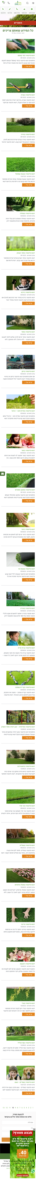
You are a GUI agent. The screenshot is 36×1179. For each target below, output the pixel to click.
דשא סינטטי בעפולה (27, 213)
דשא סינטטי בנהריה (27, 608)
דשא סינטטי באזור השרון (26, 253)
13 (4, 1108)
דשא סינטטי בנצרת (28, 95)
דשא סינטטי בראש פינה (26, 766)
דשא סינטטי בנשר (28, 450)
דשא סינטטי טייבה (28, 924)
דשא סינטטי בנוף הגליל (26, 1043)
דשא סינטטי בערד (28, 1003)
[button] (33, 3)
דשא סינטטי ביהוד (28, 529)
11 (10, 1108)
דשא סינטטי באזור (28, 332)
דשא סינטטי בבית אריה (26, 648)
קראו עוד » (28, 66)
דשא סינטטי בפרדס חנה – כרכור (23, 411)
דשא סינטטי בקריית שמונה (25, 687)
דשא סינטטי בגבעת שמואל (25, 174)
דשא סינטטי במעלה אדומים (25, 885)
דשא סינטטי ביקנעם (27, 964)
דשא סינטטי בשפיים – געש (25, 1082)
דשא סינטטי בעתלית (27, 845)
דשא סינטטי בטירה (28, 134)
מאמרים (19, 33)
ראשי (23, 33)
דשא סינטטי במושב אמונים (25, 490)
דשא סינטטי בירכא (28, 292)
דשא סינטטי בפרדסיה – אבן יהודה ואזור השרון (18, 727)
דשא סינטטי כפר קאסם (26, 55)
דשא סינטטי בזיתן (28, 371)
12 (7, 1108)
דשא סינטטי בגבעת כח (26, 569)
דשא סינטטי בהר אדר (27, 806)
